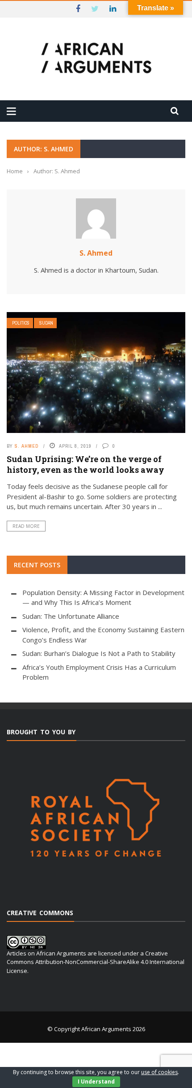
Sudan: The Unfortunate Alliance (70, 616)
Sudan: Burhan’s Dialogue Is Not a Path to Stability (98, 653)
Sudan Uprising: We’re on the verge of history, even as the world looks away (85, 464)
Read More (26, 526)
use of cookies (159, 1072)
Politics (20, 323)
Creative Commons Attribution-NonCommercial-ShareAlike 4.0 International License (95, 962)
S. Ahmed (96, 253)
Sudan (46, 323)
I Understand (96, 1081)
